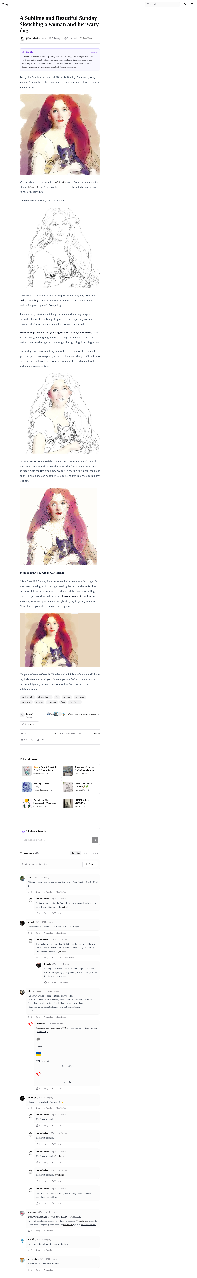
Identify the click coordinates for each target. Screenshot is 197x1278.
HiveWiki (40, 1046)
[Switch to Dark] (184, 4)
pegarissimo (33, 1259)
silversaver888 (34, 991)
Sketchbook (88, 38)
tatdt (30, 877)
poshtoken (32, 1212)
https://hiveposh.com (88, 1225)
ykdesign (32, 1097)
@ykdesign (59, 1156)
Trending (76, 853)
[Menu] (192, 4)
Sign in (92, 864)
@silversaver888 (58, 1028)
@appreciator (73, 714)
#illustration (52, 702)
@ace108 (33, 186)
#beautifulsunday (44, 697)
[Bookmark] (38, 740)
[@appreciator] (48, 714)
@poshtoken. (68, 1225)
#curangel (66, 697)
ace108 (31, 1239)
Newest (95, 853)
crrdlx (68, 1082)
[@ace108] (63, 714)
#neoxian (39, 702)
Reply (38, 892)
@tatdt (65, 907)
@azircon (95, 714)
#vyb (63, 702)
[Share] (43, 740)
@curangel (85, 714)
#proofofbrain (75, 702)
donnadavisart (42, 898)
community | (42, 1031)
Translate (49, 892)
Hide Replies (61, 892)
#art (57, 697)
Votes (86, 853)
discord (94, 1028)
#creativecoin (26, 702)
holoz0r (31, 922)
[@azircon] (56, 714)
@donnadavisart (43, 1028)
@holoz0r (62, 951)
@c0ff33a (60, 181)
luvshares (40, 1023)
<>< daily (46, 1061)
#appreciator (79, 697)
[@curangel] (52, 714)
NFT (38, 1061)
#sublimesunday (27, 697)
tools (87, 1028)
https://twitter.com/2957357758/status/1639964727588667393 (54, 1217)
